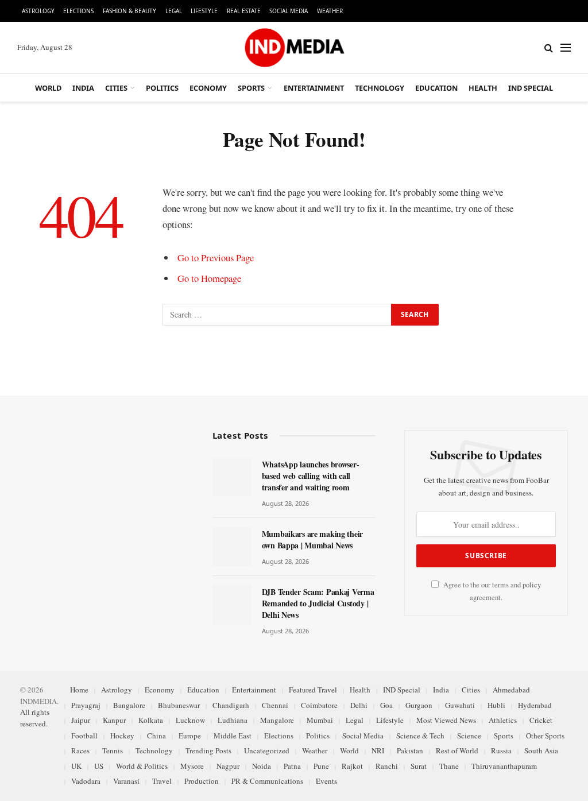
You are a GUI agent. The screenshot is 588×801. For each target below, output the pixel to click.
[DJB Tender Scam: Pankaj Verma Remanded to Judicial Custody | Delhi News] (232, 604)
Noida (261, 766)
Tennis (112, 750)
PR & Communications (267, 781)
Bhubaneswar (179, 705)
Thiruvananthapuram (504, 766)
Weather (330, 11)
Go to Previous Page (215, 257)
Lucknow (190, 720)
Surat (419, 766)
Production (201, 781)
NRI (378, 750)
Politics (162, 88)
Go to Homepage (209, 278)
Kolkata (150, 720)
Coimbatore (319, 705)
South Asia (541, 750)
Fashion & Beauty (129, 11)
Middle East (233, 735)
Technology (379, 88)
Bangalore (129, 705)
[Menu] (565, 48)
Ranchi (387, 766)
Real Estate (244, 11)
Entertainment (314, 88)
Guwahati (460, 705)
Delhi (359, 705)
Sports (251, 88)
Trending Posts (208, 750)
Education (436, 88)
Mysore (192, 766)
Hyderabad (535, 705)
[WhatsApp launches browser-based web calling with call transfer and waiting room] (232, 477)
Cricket (540, 720)
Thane (449, 766)
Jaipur (80, 720)
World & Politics (142, 766)
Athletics (503, 720)
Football (84, 735)
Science (469, 735)
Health (483, 88)
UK (76, 766)
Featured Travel (313, 689)
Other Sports (545, 735)
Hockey (122, 735)
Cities (116, 88)
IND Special (530, 88)
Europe (190, 735)
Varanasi (126, 781)
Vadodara (85, 781)
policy (532, 585)
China (156, 735)
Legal (173, 11)
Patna (292, 766)
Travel (162, 781)
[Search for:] (277, 315)
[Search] (548, 48)
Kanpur (114, 720)
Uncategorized (266, 750)
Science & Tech (420, 735)
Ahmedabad (511, 689)
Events (326, 781)
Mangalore (277, 720)
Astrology (38, 11)
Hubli (496, 705)
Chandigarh (230, 705)
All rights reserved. (34, 718)
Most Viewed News (446, 720)
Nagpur (227, 766)
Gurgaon (418, 705)
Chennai (275, 705)
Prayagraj (85, 705)
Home (79, 689)
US (98, 766)
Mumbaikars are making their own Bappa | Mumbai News (312, 539)
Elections (78, 11)
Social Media (288, 11)
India (83, 88)
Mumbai (320, 720)
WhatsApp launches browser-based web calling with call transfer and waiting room (310, 476)
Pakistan (410, 750)
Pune (321, 766)
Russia (501, 750)
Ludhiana (232, 720)
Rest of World (457, 750)
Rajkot (352, 766)
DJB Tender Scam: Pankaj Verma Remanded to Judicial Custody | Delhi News (318, 603)
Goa (386, 705)
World (48, 88)
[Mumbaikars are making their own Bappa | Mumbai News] (232, 546)
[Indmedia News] (294, 47)
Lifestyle (204, 11)
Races (80, 750)
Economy (208, 88)
